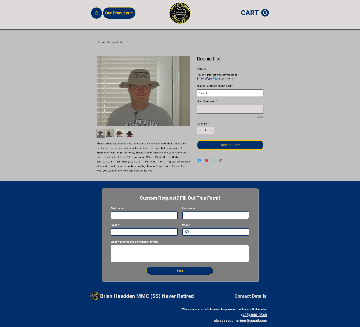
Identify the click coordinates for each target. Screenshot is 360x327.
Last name (188, 208)
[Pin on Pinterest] (206, 160)
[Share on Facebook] (199, 160)
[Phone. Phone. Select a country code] (188, 232)
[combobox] (230, 93)
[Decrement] (199, 130)
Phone (186, 225)
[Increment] (211, 130)
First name (118, 208)
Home (101, 42)
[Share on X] (220, 160)
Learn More (226, 78)
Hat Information (207, 101)
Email (115, 225)
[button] (255, 13)
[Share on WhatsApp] (213, 160)
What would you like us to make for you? (134, 241)
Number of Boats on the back (215, 85)
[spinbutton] (205, 130)
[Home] (96, 13)
